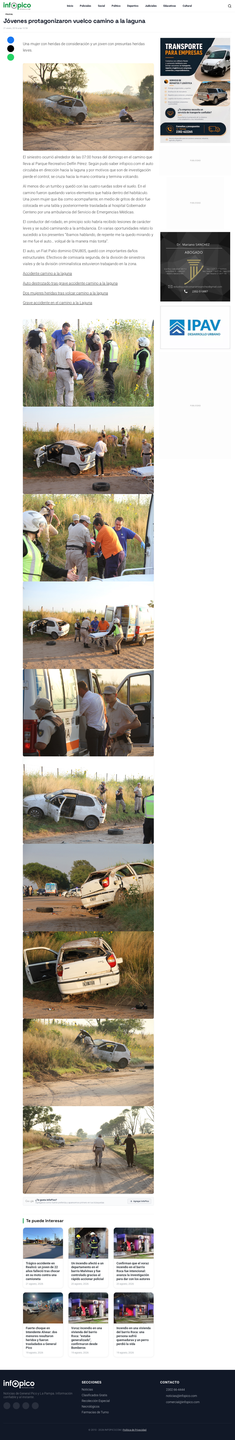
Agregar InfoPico (141, 1201)
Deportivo (132, 5)
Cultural (187, 5)
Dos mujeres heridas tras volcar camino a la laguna (65, 293)
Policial (9, 14)
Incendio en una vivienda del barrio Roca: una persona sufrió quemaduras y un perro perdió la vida (133, 1336)
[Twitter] (25, 1405)
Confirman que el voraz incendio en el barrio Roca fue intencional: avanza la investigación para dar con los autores (133, 1271)
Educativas (169, 5)
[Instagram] (16, 1405)
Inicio (70, 5)
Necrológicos (90, 1406)
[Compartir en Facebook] (10, 40)
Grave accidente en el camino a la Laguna (57, 303)
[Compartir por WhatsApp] (10, 57)
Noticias (87, 1389)
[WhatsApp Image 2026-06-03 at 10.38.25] (195, 90)
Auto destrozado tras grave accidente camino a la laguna (70, 283)
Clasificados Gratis (94, 1395)
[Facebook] (6, 1405)
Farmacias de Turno (95, 1412)
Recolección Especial (96, 1401)
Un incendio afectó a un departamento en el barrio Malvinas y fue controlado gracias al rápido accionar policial (87, 1271)
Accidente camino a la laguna (47, 273)
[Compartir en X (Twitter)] (10, 48)
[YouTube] (35, 1405)
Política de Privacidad (134, 1429)
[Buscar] (230, 6)
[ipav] (195, 327)
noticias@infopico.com (181, 1396)
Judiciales (151, 5)
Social (101, 5)
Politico (116, 5)
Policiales (85, 5)
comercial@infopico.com (183, 1402)
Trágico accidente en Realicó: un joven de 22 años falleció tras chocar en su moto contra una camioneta (43, 1271)
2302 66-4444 (175, 1389)
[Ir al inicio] (17, 6)
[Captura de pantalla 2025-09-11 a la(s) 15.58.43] (195, 266)
